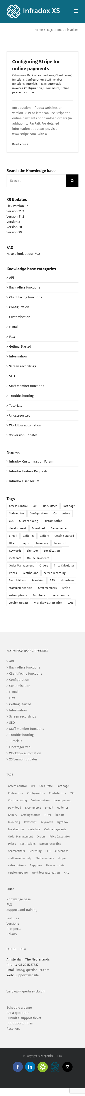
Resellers (13, 1029)
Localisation (52, 550)
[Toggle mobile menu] (76, 11)
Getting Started (20, 346)
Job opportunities (20, 1023)
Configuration (35, 79)
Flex (12, 337)
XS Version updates (23, 435)
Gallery (44, 535)
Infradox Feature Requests (28, 471)
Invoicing (42, 543)
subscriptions (18, 595)
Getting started (64, 535)
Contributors (61, 513)
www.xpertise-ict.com (29, 991)
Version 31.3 (15, 211)
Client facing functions (25, 297)
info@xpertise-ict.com (32, 970)
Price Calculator (64, 565)
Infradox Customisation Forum (31, 461)
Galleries (28, 535)
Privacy (12, 934)
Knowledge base (19, 899)
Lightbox (32, 550)
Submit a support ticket (24, 1018)
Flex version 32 (17, 206)
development (17, 528)
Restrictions (30, 573)
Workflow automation (25, 425)
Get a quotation (18, 1013)
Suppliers (38, 595)
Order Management (21, 565)
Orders (43, 565)
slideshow (67, 580)
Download (38, 528)
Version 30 (14, 227)
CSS (11, 520)
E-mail (14, 327)
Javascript (60, 543)
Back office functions (40, 75)
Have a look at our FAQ (23, 254)
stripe (30, 92)
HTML (12, 543)
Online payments (38, 558)
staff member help (20, 587)
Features (13, 918)
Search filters (17, 580)
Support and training (22, 910)
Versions (13, 923)
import (26, 543)
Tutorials (31, 83)
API (11, 278)
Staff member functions (26, 386)
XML (70, 602)
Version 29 (14, 232)
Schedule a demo (19, 1008)
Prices (13, 573)
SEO (12, 376)
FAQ (9, 904)
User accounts (60, 595)
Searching (37, 580)
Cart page (69, 506)
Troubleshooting (21, 396)
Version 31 (14, 222)
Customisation (19, 317)
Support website (27, 975)
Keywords (15, 550)
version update (19, 602)
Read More (19, 144)
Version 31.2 (15, 216)
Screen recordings (22, 366)
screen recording (55, 573)
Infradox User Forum (24, 481)
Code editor (16, 513)
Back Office (50, 506)
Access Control (18, 506)
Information (18, 356)
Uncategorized (20, 415)
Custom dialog (28, 520)
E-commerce (51, 88)
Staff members (47, 587)
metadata (15, 558)
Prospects (14, 929)
